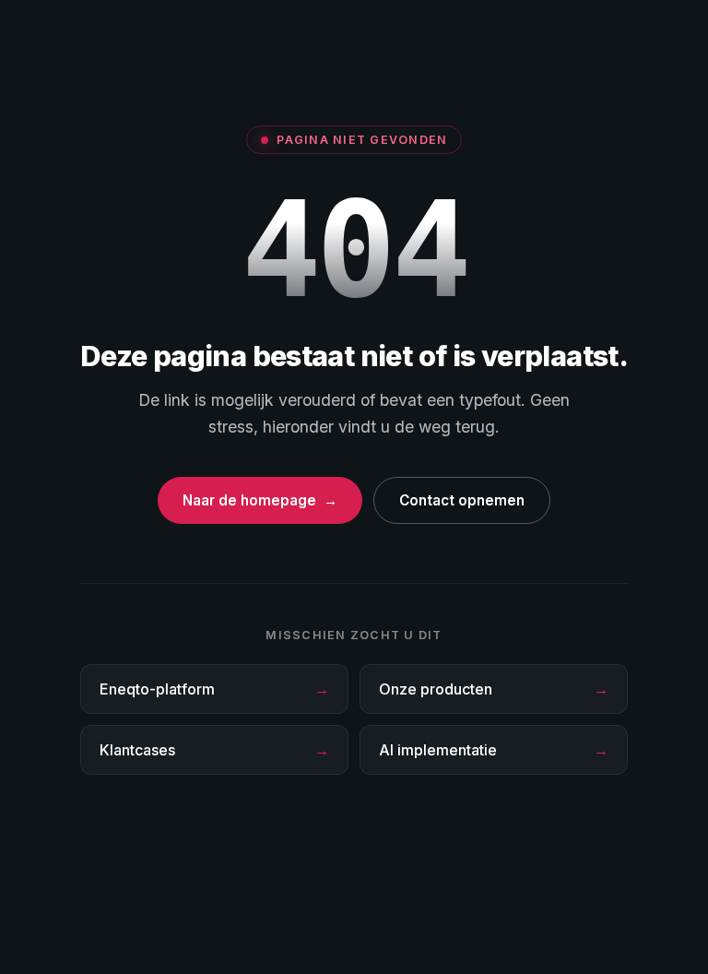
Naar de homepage (260, 500)
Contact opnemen (462, 500)
